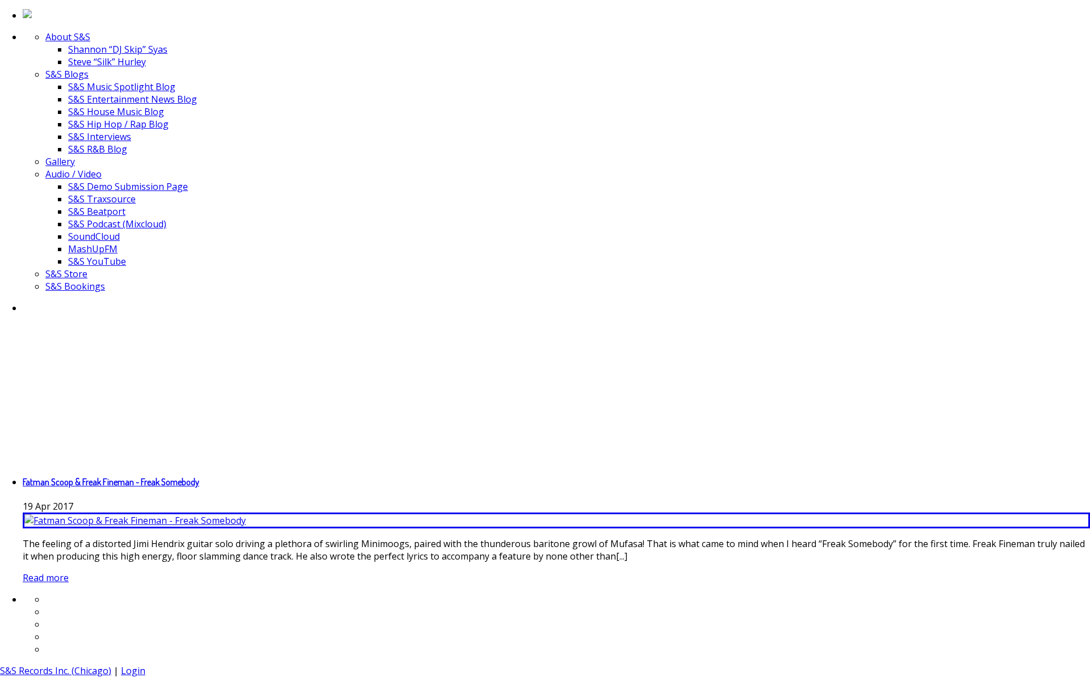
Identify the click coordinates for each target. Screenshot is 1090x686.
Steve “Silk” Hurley (107, 62)
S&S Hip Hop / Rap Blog (118, 124)
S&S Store (66, 274)
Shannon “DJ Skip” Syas (117, 49)
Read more (46, 577)
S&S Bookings (75, 286)
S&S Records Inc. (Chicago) (55, 670)
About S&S (67, 37)
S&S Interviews (99, 136)
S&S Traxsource (102, 199)
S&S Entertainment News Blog (132, 99)
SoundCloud (94, 236)
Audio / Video (73, 174)
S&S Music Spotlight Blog (121, 87)
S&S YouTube (97, 261)
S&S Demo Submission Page (128, 186)
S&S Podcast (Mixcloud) (117, 224)
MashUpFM (93, 249)
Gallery (60, 161)
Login (133, 670)
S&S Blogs (67, 74)
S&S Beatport (96, 211)
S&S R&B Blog (97, 149)
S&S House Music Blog (116, 111)
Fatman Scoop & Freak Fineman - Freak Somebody (111, 482)
